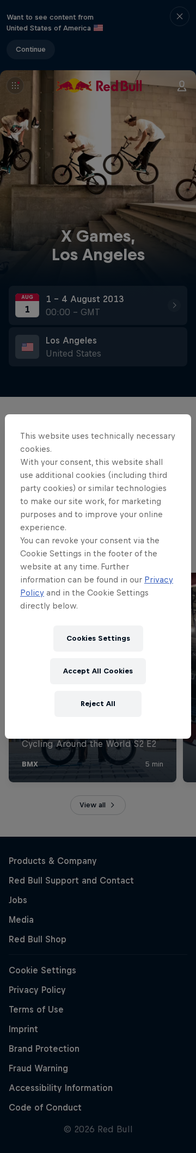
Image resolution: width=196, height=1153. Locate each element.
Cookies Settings (98, 638)
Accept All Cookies (98, 671)
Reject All (98, 704)
